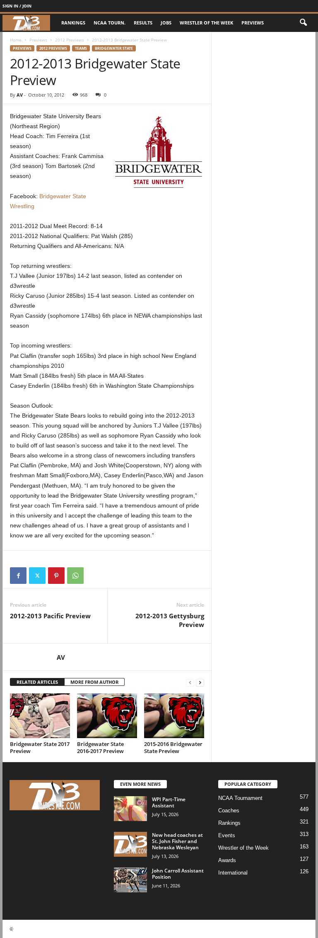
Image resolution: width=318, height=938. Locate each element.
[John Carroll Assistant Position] (130, 880)
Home (16, 40)
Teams (81, 48)
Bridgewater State (114, 48)
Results (143, 22)
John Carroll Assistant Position (178, 873)
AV (20, 95)
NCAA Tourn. (109, 22)
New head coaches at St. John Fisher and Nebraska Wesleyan (177, 841)
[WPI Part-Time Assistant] (130, 808)
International (233, 873)
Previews (252, 22)
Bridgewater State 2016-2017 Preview (100, 747)
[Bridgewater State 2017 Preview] (40, 715)
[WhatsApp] (75, 575)
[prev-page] (190, 682)
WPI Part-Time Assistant (169, 802)
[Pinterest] (56, 575)
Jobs (166, 22)
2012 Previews (69, 40)
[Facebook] (18, 575)
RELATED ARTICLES (37, 682)
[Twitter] (37, 575)
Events (226, 835)
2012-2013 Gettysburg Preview (169, 620)
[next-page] (200, 682)
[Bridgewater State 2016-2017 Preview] (107, 715)
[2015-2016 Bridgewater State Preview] (174, 715)
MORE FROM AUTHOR (94, 682)
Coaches (228, 810)
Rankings (73, 22)
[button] (303, 23)
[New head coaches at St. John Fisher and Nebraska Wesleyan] (130, 844)
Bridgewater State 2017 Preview (40, 747)
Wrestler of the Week (206, 22)
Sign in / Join (16, 6)
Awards (227, 860)
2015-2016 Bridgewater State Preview (173, 747)
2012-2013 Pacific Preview (50, 616)
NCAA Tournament (240, 798)
